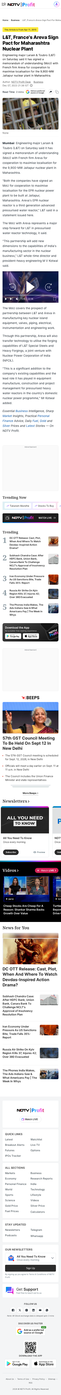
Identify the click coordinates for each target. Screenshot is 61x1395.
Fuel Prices (12, 1211)
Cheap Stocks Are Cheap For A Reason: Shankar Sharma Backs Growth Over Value (23, 909)
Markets (10, 1173)
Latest (30, 425)
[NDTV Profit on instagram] (26, 1310)
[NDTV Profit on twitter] (20, 1310)
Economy (10, 1178)
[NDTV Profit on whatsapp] (47, 1310)
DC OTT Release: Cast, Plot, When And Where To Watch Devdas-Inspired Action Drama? (30, 976)
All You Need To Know (17, 838)
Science (10, 1200)
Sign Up (30, 1268)
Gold (43, 421)
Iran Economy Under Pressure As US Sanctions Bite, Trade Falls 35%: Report (19, 1032)
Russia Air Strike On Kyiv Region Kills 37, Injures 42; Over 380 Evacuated (20, 1053)
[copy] (56, 91)
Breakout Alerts (14, 1144)
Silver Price (37, 1205)
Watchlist (36, 1139)
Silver (6, 425)
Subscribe (11, 852)
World (8, 1189)
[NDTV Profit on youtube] (40, 1310)
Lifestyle (35, 1194)
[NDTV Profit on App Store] (43, 1363)
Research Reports (41, 1178)
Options (35, 1150)
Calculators (37, 1211)
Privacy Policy (38, 1379)
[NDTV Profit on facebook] (13, 1310)
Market (7, 416)
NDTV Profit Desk (21, 81)
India (33, 1184)
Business (38, 81)
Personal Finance (15, 1184)
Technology (37, 1189)
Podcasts (11, 1235)
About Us (10, 1379)
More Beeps (30, 793)
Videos (34, 1200)
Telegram (36, 1229)
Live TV (35, 1144)
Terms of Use (23, 1379)
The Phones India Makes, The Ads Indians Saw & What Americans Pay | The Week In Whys (20, 1076)
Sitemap (51, 1379)
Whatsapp (36, 1236)
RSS (30, 1383)
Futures (9, 1150)
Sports (9, 1194)
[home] (21, 3)
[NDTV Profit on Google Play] (17, 1363)
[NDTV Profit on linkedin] (33, 1310)
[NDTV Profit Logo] (30, 1109)
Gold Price (11, 1205)
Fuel (35, 421)
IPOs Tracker (13, 1155)
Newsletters (12, 1229)
